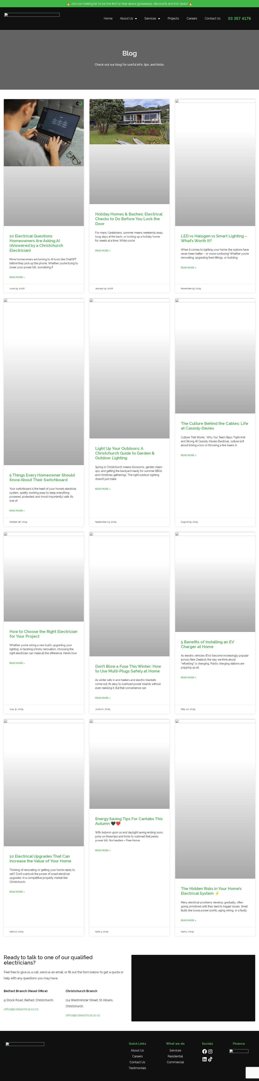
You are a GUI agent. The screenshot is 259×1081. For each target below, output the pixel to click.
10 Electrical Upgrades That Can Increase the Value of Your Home (40, 858)
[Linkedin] (204, 1059)
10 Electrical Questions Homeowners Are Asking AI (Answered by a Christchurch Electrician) (36, 243)
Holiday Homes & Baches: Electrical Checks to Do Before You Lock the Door (128, 219)
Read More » (17, 277)
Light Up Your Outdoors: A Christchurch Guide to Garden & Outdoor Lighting (125, 453)
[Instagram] (210, 1051)
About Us (126, 18)
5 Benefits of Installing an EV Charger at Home (207, 644)
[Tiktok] (210, 1059)
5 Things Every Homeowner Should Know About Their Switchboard (42, 477)
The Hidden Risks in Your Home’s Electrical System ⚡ (211, 891)
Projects (173, 18)
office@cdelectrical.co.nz (21, 1009)
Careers (192, 18)
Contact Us (213, 18)
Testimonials (137, 1068)
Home (108, 18)
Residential (175, 1056)
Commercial (175, 1062)
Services (150, 18)
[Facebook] (204, 1051)
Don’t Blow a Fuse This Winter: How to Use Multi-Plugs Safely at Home (128, 668)
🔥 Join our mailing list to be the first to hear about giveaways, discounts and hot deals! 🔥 (129, 3)
